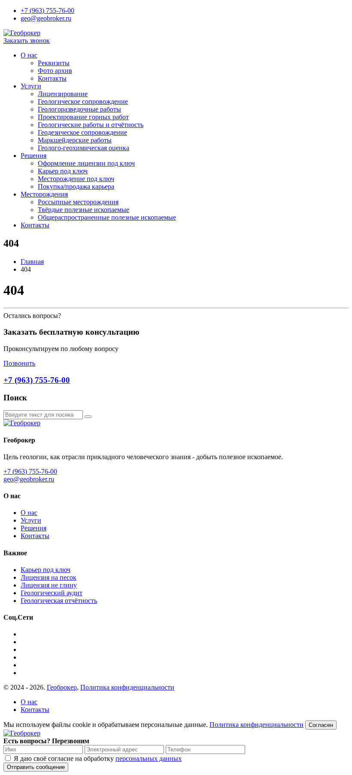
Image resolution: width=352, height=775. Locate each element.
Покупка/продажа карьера (76, 186)
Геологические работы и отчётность (90, 124)
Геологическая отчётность (59, 600)
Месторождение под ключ (76, 178)
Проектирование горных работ (83, 117)
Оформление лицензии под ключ (86, 163)
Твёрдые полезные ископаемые (83, 209)
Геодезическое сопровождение (82, 132)
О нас (29, 55)
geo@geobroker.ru (46, 18)
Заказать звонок (26, 40)
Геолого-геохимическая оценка (83, 147)
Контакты (52, 78)
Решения (33, 155)
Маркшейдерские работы (75, 140)
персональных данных (148, 758)
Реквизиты (54, 63)
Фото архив (55, 70)
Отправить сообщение (36, 767)
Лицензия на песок (48, 577)
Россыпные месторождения (78, 202)
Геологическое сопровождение (83, 101)
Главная (32, 261)
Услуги (31, 86)
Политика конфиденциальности (127, 687)
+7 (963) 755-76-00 (47, 10)
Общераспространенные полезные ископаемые (107, 217)
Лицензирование (63, 93)
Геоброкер (62, 687)
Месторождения (44, 194)
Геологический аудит (51, 592)
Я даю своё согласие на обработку (98, 758)
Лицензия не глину (49, 585)
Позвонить (19, 363)
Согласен (321, 725)
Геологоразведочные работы (79, 109)
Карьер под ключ (63, 171)
